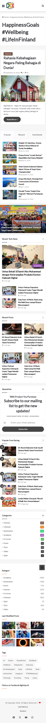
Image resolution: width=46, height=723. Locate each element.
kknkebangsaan (9, 669)
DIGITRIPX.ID (23, 707)
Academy (7, 535)
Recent (21, 135)
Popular (7, 135)
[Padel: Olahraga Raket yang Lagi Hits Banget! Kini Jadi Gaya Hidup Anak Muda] (23, 634)
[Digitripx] (10, 5)
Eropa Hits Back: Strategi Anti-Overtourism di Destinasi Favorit (31, 181)
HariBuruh (6, 665)
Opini (6, 555)
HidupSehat (18, 665)
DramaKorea (21, 660)
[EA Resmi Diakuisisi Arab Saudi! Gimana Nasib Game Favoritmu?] (12, 329)
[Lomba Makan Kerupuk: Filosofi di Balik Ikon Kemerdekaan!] (9, 502)
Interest (8, 54)
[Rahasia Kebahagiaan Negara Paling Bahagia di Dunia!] (23, 88)
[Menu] (3, 6)
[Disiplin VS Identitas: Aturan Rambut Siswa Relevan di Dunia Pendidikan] (10, 146)
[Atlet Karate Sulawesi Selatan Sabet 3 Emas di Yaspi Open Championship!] (10, 170)
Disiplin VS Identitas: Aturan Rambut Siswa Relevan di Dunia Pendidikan (30, 145)
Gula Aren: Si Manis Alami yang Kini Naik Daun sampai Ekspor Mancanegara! (30, 302)
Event (6, 543)
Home (6, 17)
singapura (18, 673)
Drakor (10, 660)
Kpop (20, 669)
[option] (23, 219)
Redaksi (23, 711)
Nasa (37, 669)
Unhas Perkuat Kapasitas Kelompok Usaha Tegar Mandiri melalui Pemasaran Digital (30, 290)
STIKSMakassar (32, 673)
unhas (35, 678)
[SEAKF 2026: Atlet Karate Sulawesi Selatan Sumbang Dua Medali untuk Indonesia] (37, 642)
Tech (6, 547)
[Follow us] (42, 567)
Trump (27, 678)
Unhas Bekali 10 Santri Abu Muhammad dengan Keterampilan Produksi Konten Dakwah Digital (21, 274)
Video (6, 551)
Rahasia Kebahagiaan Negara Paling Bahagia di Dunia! (22, 63)
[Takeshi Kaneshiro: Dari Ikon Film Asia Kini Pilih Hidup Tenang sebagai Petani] (8, 625)
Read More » (12, 119)
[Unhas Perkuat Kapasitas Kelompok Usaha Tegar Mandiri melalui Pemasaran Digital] (9, 291)
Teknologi (6, 678)
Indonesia (29, 665)
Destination (8, 531)
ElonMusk (32, 660)
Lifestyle (7, 527)
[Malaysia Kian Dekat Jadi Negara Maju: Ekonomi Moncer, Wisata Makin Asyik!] (23, 625)
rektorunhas (7, 673)
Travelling (17, 678)
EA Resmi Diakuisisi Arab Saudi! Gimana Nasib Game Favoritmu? (12, 340)
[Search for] (43, 6)
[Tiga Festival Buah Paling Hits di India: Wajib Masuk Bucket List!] (8, 634)
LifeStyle (29, 669)
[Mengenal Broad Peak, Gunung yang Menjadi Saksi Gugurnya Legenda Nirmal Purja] (37, 634)
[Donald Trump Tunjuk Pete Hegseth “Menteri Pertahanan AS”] (10, 194)
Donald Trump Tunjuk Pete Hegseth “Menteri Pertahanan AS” (31, 194)
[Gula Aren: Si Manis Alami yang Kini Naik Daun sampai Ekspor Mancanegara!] (9, 303)
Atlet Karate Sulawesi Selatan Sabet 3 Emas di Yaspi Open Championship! (31, 169)
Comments (37, 135)
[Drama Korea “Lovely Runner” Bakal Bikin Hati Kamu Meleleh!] (10, 159)
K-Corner (7, 539)
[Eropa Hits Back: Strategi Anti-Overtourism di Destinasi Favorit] (10, 182)
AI (4, 660)
